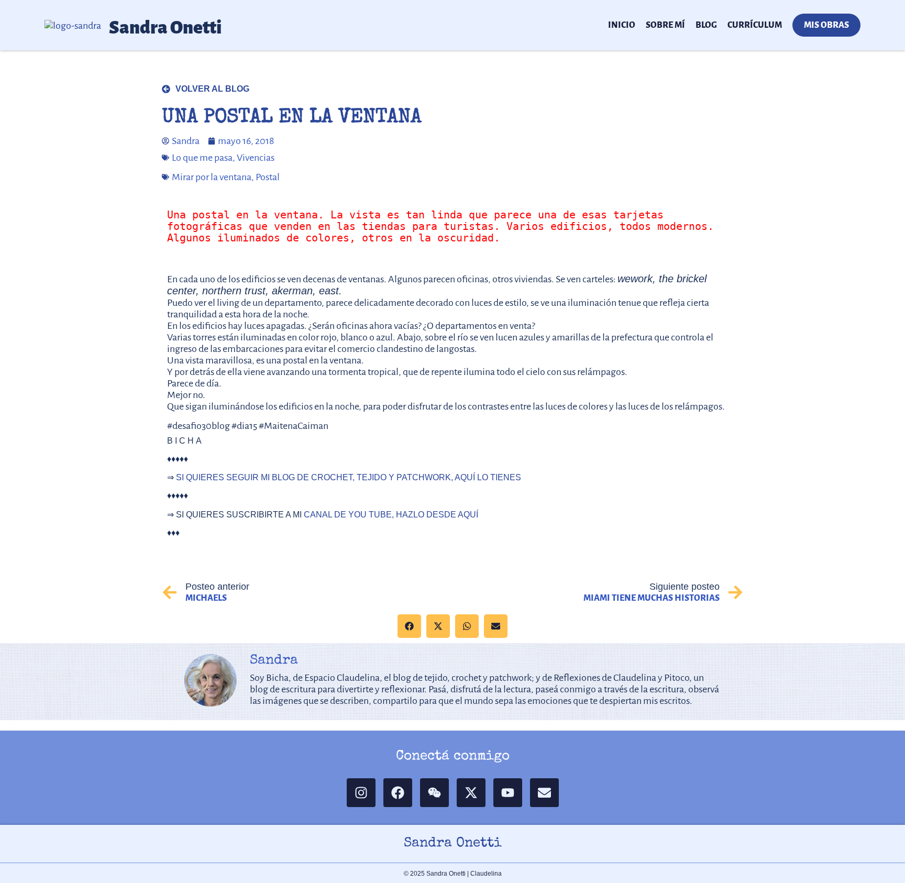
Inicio (621, 25)
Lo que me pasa (202, 157)
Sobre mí (665, 25)
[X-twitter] (471, 792)
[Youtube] (507, 792)
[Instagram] (361, 792)
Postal (268, 177)
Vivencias (255, 157)
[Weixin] (434, 792)
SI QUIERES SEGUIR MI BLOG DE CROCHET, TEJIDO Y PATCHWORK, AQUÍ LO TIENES (348, 477)
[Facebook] (397, 792)
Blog (706, 25)
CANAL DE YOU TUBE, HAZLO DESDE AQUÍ (391, 514)
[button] (409, 626)
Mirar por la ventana (211, 177)
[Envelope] (544, 792)
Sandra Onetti (165, 27)
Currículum (754, 25)
